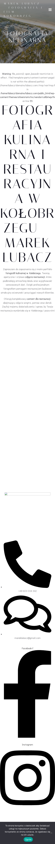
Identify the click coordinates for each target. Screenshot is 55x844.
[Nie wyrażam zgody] (51, 832)
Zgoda (28, 839)
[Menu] (50, 9)
